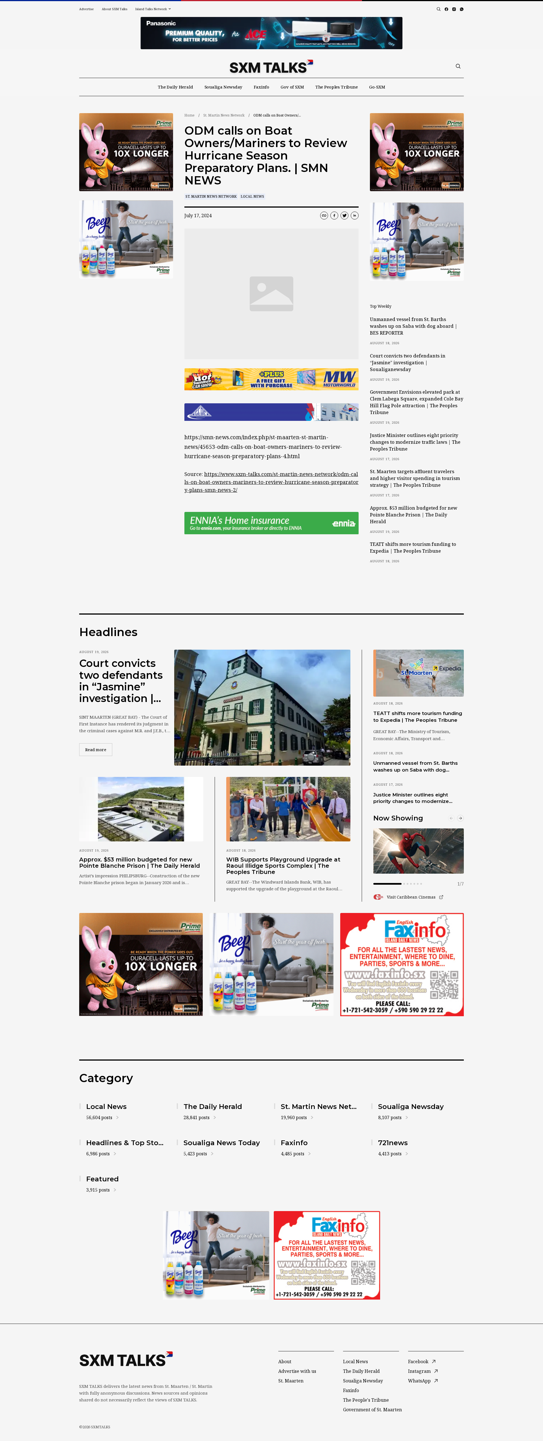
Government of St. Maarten (372, 1409)
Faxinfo (261, 87)
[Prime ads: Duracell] (141, 964)
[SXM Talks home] (271, 66)
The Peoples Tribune (336, 87)
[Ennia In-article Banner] (271, 523)
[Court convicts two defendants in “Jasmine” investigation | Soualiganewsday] (262, 708)
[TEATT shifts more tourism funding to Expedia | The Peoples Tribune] (418, 673)
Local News (252, 196)
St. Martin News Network (224, 115)
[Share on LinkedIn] (355, 215)
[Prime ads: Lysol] (126, 152)
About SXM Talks (114, 9)
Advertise (86, 9)
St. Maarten (290, 1381)
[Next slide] (460, 818)
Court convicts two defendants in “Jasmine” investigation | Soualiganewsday (407, 362)
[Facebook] (446, 9)
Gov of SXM (292, 87)
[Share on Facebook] (334, 215)
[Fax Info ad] (402, 964)
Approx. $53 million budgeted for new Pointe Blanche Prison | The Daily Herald (413, 515)
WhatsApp (419, 1381)
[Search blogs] (438, 9)
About (284, 1361)
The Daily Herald (175, 87)
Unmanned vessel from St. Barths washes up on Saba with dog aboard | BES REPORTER (413, 326)
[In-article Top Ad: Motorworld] (271, 379)
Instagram (419, 1371)
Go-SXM (377, 87)
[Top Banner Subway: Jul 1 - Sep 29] (271, 33)
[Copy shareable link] (324, 215)
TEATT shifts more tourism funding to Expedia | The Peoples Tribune (413, 547)
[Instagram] (454, 9)
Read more (98, 749)
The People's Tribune (366, 1400)
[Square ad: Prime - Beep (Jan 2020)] (271, 964)
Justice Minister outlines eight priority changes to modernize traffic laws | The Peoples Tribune (415, 442)
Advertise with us (297, 1371)
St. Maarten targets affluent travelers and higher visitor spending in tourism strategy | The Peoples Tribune (415, 478)
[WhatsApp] (462, 9)
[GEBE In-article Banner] (271, 412)
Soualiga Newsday (223, 87)
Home (189, 115)
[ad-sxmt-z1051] (126, 239)
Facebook (418, 1361)
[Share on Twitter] (344, 215)
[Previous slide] (451, 818)
